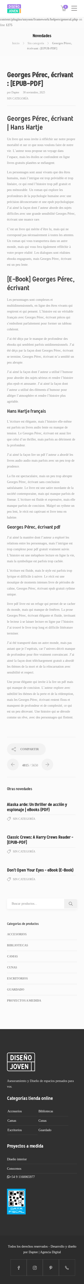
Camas (12, 956)
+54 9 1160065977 (22, 1177)
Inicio (16, 43)
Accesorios (17, 934)
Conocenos (14, 1168)
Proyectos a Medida (24, 1000)
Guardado (15, 989)
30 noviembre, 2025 (34, 92)
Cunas (12, 967)
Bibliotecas (17, 945)
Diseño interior (17, 1159)
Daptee (15, 92)
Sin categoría (36, 43)
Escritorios (17, 978)
